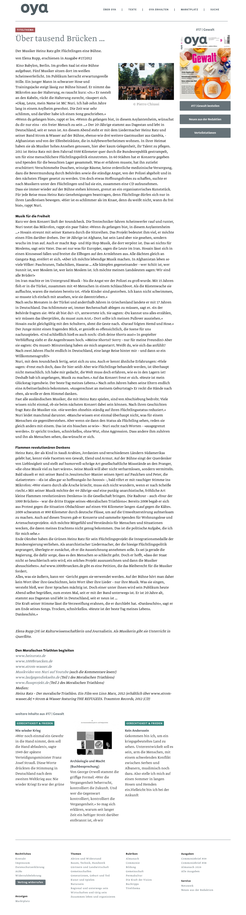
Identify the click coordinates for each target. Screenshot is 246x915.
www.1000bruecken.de (33, 661)
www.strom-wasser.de (33, 666)
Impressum (22, 863)
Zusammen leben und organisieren (93, 896)
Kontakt (20, 858)
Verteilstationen (205, 133)
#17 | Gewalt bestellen (205, 106)
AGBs (18, 871)
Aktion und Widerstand (86, 858)
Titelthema (133, 888)
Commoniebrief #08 (194, 863)
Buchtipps (132, 884)
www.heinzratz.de (30, 655)
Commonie (133, 863)
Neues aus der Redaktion (205, 119)
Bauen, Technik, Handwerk (88, 863)
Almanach (132, 858)
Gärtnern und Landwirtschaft (90, 867)
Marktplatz (189, 9)
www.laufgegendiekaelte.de (37, 677)
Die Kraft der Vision (139, 880)
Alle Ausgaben (190, 871)
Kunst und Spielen (83, 880)
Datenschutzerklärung (29, 867)
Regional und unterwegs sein (89, 888)
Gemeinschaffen (81, 871)
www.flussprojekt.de (32, 682)
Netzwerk (187, 886)
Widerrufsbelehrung (28, 875)
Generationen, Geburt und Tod (90, 875)
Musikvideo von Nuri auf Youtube (41, 672)
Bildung (131, 867)
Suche (214, 9)
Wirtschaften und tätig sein (89, 892)
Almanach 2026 (191, 867)
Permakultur (134, 875)
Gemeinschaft (135, 871)
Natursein (77, 884)
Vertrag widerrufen (30, 882)
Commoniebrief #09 (194, 858)
